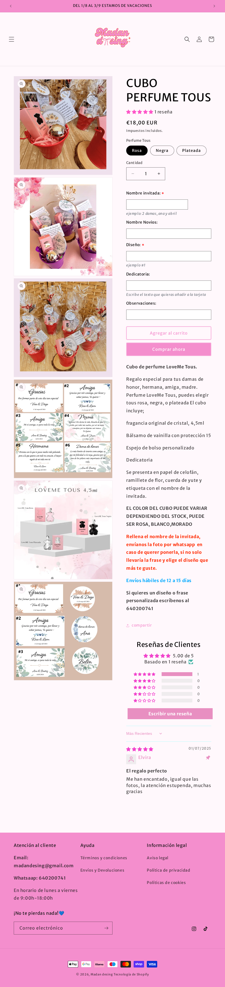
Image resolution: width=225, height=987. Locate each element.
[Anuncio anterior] (11, 6)
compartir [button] (142, 625)
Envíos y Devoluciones (102, 870)
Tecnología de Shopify (131, 974)
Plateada (191, 150)
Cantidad (134, 162)
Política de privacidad (168, 870)
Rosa (137, 150)
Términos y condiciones (103, 857)
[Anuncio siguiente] (214, 6)
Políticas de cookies (166, 882)
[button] (11, 39)
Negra (162, 150)
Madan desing (102, 974)
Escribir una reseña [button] (170, 713)
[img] (139, 749)
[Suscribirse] (106, 928)
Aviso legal (157, 857)
